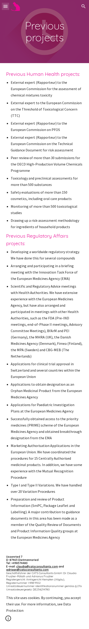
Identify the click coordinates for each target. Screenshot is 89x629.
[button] (5, 6)
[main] (44, 31)
